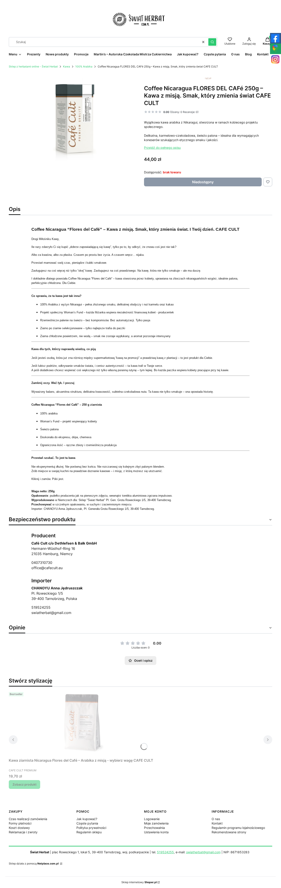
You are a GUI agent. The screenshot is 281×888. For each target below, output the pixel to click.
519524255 (40, 607)
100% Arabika (83, 66)
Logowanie (152, 819)
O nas (216, 819)
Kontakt (217, 823)
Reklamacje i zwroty (23, 832)
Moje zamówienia (156, 823)
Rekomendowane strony (229, 832)
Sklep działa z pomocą (34, 863)
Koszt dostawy (19, 828)
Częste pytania (87, 823)
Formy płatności (20, 823)
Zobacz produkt (24, 784)
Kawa (66, 66)
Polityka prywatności (91, 828)
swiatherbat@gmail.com (51, 612)
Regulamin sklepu (89, 832)
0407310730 (41, 562)
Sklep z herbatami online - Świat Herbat (33, 66)
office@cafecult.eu (47, 568)
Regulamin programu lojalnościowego (238, 828)
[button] (212, 42)
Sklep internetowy (139, 882)
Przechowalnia (154, 828)
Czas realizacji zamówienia (28, 819)
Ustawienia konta (156, 832)
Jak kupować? (86, 819)
